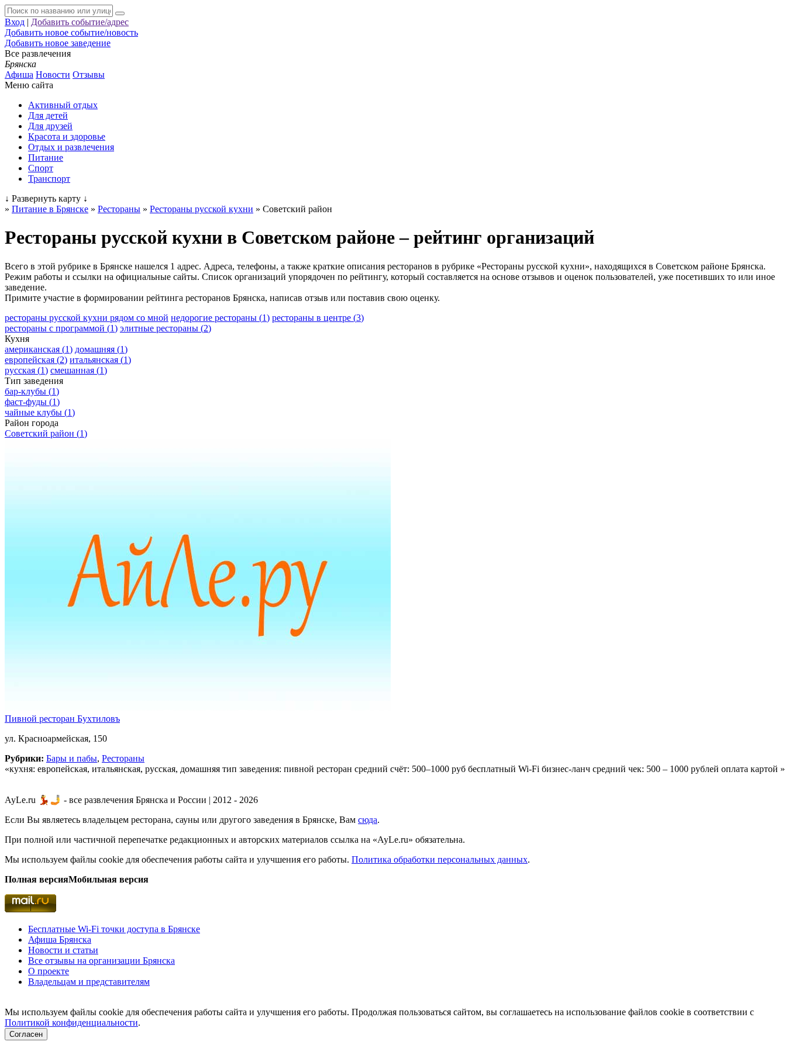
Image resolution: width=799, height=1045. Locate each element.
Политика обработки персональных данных (440, 859)
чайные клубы (40, 412)
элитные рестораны (165, 328)
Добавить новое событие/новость (71, 32)
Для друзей (50, 126)
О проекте (48, 971)
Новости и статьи (63, 950)
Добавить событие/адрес (80, 22)
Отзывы (89, 74)
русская (26, 370)
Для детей (48, 115)
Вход (15, 22)
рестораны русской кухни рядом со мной (86, 318)
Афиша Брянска (59, 939)
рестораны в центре (318, 318)
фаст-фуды (32, 402)
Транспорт (49, 179)
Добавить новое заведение (58, 43)
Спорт (40, 168)
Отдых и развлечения (71, 147)
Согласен (26, 1034)
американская (39, 349)
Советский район (46, 433)
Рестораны (123, 758)
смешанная (78, 370)
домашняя (101, 349)
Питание (45, 157)
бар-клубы (32, 391)
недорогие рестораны (220, 318)
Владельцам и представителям (89, 982)
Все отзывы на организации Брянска (101, 961)
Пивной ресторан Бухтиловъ (62, 719)
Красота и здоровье (66, 136)
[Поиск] (120, 13)
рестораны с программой (61, 328)
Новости (53, 74)
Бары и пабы (71, 758)
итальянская (100, 360)
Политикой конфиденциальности (71, 1022)
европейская (36, 360)
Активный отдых (63, 105)
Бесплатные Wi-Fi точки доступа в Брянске (114, 929)
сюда (367, 820)
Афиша (19, 74)
